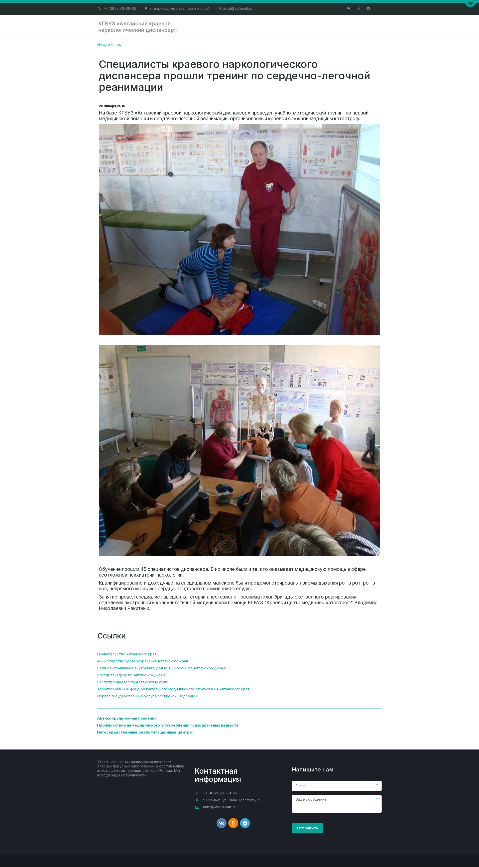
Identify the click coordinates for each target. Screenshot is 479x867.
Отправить (307, 828)
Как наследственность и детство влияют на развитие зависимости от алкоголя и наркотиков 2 (252, 27)
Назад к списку (109, 44)
